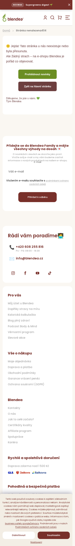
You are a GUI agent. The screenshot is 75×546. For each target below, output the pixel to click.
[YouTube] (37, 273)
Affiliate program (19, 431)
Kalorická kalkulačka (22, 315)
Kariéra (13, 442)
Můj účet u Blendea (20, 303)
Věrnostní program (21, 332)
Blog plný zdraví (19, 320)
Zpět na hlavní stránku (37, 86)
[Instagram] (13, 273)
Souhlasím (53, 535)
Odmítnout (18, 535)
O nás (12, 414)
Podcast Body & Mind (22, 326)
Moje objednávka (19, 361)
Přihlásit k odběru (37, 197)
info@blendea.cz (29, 258)
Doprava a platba (20, 367)
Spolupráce (15, 437)
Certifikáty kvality (20, 425)
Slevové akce (16, 338)
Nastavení (36, 542)
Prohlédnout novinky (37, 74)
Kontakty (14, 408)
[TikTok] (49, 273)
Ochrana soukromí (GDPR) (26, 384)
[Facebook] (25, 273)
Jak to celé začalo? (21, 419)
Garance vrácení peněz (24, 378)
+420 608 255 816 (30, 247)
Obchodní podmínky (22, 373)
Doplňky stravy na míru (24, 309)
